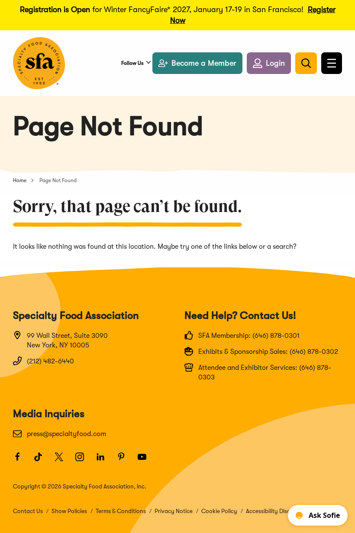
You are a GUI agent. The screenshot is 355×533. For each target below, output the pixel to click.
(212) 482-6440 (50, 361)
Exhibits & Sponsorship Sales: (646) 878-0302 (268, 352)
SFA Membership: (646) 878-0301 (249, 336)
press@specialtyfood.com (66, 434)
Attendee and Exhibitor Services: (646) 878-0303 (264, 372)
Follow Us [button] (132, 63)
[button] (269, 63)
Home (19, 180)
